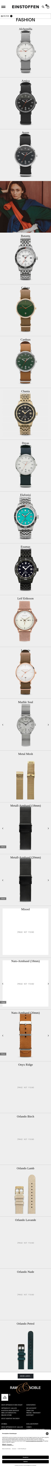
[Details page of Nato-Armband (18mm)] (25, 983)
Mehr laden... (25, 1376)
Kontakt (30, 1415)
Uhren (29, 1427)
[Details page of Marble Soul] (25, 724)
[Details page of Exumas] (25, 569)
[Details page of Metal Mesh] (25, 776)
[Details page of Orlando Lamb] (25, 1190)
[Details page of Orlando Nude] (25, 1294)
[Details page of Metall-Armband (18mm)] (25, 828)
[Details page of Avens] (25, 155)
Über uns (30, 1410)
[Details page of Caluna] (25, 310)
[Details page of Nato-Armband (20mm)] (25, 1035)
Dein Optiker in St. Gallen (12, 1427)
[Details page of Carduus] (25, 362)
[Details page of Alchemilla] (25, 51)
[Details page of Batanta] (25, 258)
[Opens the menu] (4, 6)
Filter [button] (6, 16)
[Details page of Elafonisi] (25, 517)
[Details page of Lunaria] (25, 673)
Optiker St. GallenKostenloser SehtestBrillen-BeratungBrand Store (10, 1411)
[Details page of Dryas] (25, 465)
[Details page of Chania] (25, 414)
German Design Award (35, 1429)
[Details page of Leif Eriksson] (25, 621)
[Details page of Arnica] (25, 103)
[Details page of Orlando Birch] (25, 1139)
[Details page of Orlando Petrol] (25, 1346)
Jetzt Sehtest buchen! (10, 1418)
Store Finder (6, 1429)
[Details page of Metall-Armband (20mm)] (25, 880)
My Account (31, 1408)
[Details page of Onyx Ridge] (25, 1087)
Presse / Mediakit (33, 1413)
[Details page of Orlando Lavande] (25, 1242)
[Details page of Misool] (25, 931)
